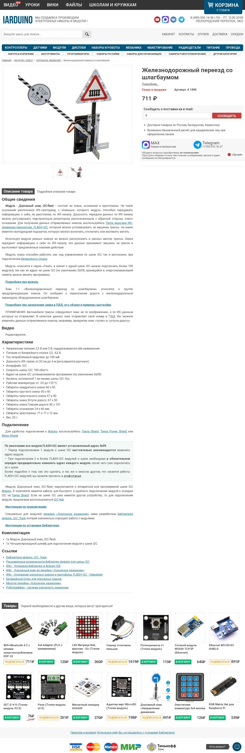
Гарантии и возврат (83, 732)
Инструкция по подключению (25, 507)
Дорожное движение (48, 60)
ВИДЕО (11, 4)
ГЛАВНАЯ (6, 60)
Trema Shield (90, 431)
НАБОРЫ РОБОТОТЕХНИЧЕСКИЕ (187, 54)
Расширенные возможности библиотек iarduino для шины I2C (47, 561)
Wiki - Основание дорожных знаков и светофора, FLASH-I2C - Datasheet (54, 574)
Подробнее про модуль (21, 282)
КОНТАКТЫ (186, 34)
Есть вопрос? (217, 746)
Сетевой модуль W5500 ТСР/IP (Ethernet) (186, 649)
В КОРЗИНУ (46, 661)
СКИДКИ (237, 34)
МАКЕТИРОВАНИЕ (160, 47)
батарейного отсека (34, 259)
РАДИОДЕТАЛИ (190, 47)
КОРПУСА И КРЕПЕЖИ (21, 54)
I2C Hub (59, 499)
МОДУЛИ (59, 47)
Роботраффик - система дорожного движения (37, 587)
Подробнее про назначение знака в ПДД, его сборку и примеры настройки (58, 305)
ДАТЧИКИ (40, 47)
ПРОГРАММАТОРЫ (78, 54)
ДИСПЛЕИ (79, 47)
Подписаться (14, 661)
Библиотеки (167, 732)
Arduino (53, 431)
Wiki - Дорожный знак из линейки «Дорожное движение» (45, 570)
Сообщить (227, 116)
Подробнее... (150, 84)
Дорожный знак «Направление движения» (151, 708)
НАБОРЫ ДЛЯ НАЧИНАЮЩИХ (144, 54)
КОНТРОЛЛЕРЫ (16, 47)
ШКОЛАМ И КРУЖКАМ (112, 4)
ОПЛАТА (203, 34)
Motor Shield (10, 435)
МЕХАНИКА (134, 47)
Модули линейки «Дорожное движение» (33, 583)
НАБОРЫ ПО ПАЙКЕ (108, 54)
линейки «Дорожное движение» (66, 514)
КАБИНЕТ (168, 34)
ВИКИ (52, 4)
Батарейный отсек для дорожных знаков (34, 579)
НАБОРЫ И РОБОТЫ (106, 47)
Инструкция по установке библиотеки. (32, 525)
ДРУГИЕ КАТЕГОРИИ (225, 54)
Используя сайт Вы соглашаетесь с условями (127, 732)
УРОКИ (32, 4)
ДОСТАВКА (219, 34)
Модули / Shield (24, 60)
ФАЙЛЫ (74, 4)
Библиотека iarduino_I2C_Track (26, 557)
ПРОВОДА (233, 47)
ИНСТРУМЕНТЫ (50, 54)
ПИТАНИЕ (213, 47)
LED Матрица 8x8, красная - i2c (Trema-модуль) (86, 649)
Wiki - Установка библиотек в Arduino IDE (33, 566)
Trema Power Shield (113, 431)
